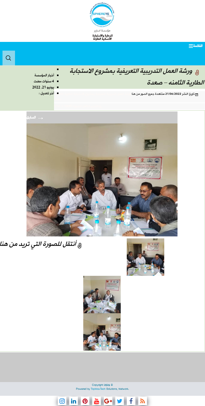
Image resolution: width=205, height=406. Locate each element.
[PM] (102, 179)
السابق (35, 117)
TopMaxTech (98, 389)
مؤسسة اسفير (102, 30)
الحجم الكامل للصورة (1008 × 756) (76, 106)
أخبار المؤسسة (44, 75)
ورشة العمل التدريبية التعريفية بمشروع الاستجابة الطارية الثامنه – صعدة (92, 96)
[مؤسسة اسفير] (102, 15)
